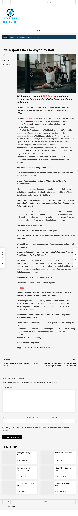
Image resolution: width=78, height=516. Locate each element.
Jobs (4, 46)
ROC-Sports (49, 96)
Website (55, 417)
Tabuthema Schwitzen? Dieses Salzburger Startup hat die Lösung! (40, 437)
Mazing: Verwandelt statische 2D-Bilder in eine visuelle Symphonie (40, 470)
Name (5, 417)
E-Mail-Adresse (33, 417)
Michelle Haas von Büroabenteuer (30, 486)
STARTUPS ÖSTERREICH (6, 59)
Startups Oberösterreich (41, 348)
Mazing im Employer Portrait (28, 429)
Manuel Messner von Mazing (28, 462)
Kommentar (7, 388)
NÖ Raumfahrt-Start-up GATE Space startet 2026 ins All (37, 502)
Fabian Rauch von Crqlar (27, 445)
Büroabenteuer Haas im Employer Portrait (32, 478)
